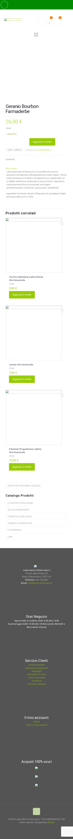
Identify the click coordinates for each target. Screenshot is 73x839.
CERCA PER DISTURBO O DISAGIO (24, 485)
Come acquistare (36, 664)
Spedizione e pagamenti (36, 668)
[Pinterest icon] (39, 827)
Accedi (36, 721)
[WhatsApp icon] (30, 827)
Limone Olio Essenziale (21, 364)
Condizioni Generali (36, 684)
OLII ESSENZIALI (44, 150)
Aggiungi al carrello (42, 142)
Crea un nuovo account (36, 725)
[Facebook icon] (35, 827)
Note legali (37, 671)
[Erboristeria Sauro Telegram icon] (43, 827)
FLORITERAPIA (14, 530)
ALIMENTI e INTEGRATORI (19, 523)
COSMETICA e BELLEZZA (19, 516)
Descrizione (11, 168)
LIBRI (9, 536)
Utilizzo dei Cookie (36, 677)
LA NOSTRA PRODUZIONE (20, 503)
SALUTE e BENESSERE (18, 509)
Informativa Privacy (36, 674)
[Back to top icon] (36, 811)
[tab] (36, 168)
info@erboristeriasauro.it (40, 583)
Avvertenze (36, 681)
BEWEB (50, 822)
